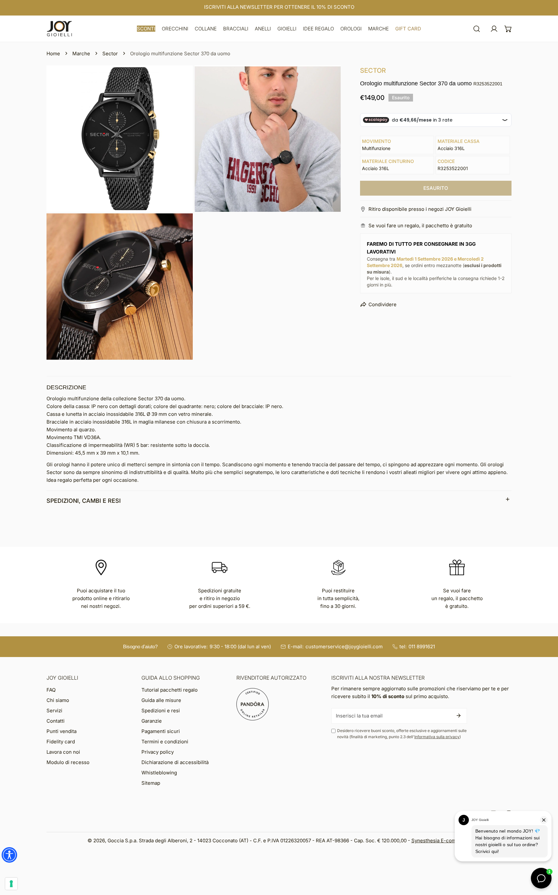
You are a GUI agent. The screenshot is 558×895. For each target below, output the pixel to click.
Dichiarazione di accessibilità (175, 762)
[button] (146, 29)
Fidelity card (60, 742)
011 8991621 (421, 646)
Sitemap (150, 783)
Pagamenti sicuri (160, 731)
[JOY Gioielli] (59, 28)
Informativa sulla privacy (437, 736)
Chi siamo (57, 700)
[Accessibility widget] (9, 855)
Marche (81, 53)
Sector (110, 53)
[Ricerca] (477, 29)
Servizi (54, 710)
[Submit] (458, 715)
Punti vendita (61, 731)
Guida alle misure (161, 700)
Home (53, 53)
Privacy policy (157, 752)
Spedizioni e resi (160, 710)
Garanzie (151, 721)
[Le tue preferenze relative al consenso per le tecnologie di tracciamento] (11, 884)
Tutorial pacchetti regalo (169, 690)
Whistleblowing (159, 773)
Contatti (55, 721)
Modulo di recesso (67, 762)
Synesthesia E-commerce (441, 840)
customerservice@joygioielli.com (344, 646)
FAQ (51, 690)
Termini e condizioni (164, 742)
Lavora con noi (63, 752)
